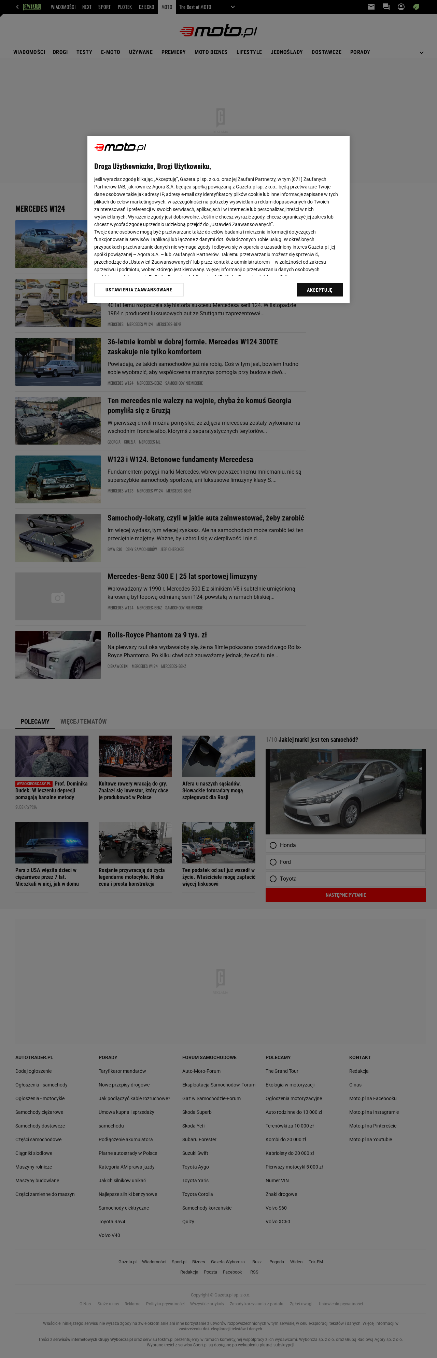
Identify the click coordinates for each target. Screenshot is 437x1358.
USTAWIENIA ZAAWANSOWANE (138, 289)
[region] (218, 219)
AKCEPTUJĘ (320, 290)
